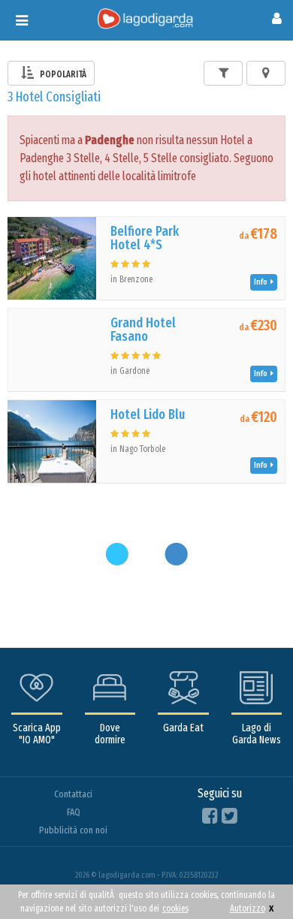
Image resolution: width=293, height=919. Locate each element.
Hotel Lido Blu (147, 414)
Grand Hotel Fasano (143, 330)
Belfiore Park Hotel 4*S (144, 238)
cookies (175, 908)
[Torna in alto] (250, 876)
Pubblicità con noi (73, 830)
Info (262, 282)
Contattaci (73, 794)
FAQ (73, 812)
